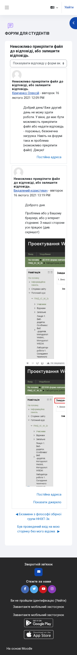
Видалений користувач (30, 190)
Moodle (27, 648)
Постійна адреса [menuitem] (49, 157)
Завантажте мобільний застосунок (38, 607)
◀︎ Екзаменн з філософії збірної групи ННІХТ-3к (38, 516)
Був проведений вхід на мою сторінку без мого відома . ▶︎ (38, 529)
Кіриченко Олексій (25, 93)
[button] (54, 7)
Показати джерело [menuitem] (47, 502)
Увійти (69, 7)
